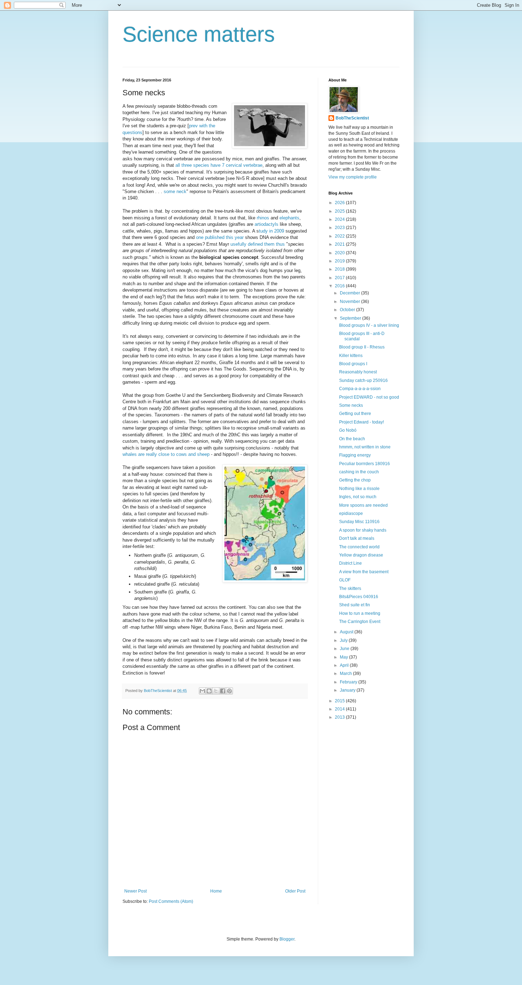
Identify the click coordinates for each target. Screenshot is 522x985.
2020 (340, 252)
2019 (340, 261)
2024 (340, 219)
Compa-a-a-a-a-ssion (360, 388)
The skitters (350, 588)
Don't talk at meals (356, 538)
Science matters (199, 34)
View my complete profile (352, 177)
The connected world (359, 546)
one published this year (220, 237)
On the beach (352, 438)
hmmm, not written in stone (365, 446)
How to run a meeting (359, 613)
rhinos (263, 217)
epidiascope (351, 513)
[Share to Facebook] (222, 690)
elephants (289, 217)
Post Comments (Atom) (171, 901)
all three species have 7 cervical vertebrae (218, 165)
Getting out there (355, 413)
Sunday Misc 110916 (359, 521)
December (350, 293)
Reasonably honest (358, 371)
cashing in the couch (359, 471)
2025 (340, 211)
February (349, 682)
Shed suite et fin (354, 604)
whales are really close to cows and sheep (166, 454)
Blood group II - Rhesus (362, 347)
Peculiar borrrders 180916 (364, 463)
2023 (340, 227)
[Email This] (202, 690)
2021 (340, 244)
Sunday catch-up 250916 (363, 380)
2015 (340, 700)
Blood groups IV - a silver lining (369, 325)
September (351, 318)
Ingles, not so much (357, 496)
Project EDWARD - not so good (369, 397)
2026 (340, 202)
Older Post (295, 891)
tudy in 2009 (271, 231)
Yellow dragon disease (361, 555)
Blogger (286, 939)
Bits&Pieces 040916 (358, 596)
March (346, 673)
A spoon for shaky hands (362, 530)
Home (216, 891)
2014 (340, 709)
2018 (340, 269)
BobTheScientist (352, 118)
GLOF (344, 579)
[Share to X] (215, 690)
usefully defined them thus (257, 244)
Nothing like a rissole (359, 488)
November (350, 301)
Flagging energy (355, 455)
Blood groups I (353, 363)
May (344, 657)
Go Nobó (348, 430)
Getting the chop (355, 480)
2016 (340, 285)
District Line (350, 563)
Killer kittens (351, 355)
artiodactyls (267, 224)
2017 (340, 277)
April (345, 665)
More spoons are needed (363, 505)
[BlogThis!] (209, 690)
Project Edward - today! (361, 422)
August (347, 631)
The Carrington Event (359, 621)
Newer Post (135, 891)
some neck (175, 191)
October (348, 309)
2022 (340, 236)
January (348, 690)
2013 (340, 717)
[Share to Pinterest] (229, 690)
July (344, 640)
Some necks (351, 405)
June (345, 648)
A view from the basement (363, 571)
